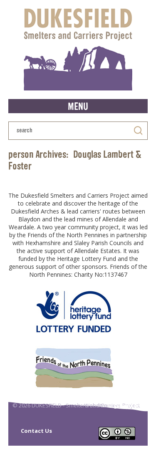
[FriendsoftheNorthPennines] (73, 368)
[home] (78, 49)
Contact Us (36, 430)
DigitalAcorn (126, 405)
